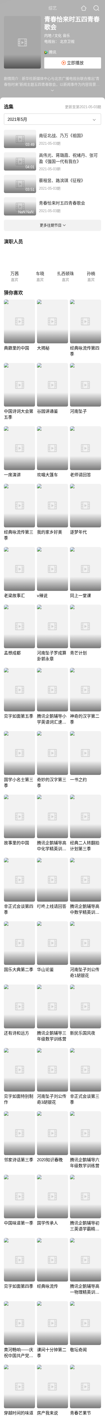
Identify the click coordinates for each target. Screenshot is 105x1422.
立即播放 (75, 62)
